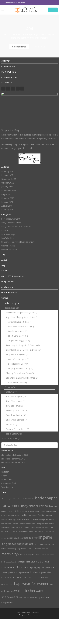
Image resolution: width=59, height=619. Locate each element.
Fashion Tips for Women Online (23, 524)
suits (51, 584)
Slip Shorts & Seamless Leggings (22, 378)
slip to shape (7, 455)
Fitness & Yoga (8, 234)
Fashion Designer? (14, 515)
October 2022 (7, 182)
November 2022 (8, 179)
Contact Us (40, 46)
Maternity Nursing (24, 555)
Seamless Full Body (18, 364)
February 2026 (7, 171)
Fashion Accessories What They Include (36, 511)
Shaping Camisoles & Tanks (20, 373)
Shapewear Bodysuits (17, 354)
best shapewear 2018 (10, 219)
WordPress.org (8, 487)
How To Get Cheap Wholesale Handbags (28, 527)
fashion (18, 511)
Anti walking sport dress (20, 322)
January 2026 (7, 175)
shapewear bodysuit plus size (33, 572)
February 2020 (7, 198)
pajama (24, 561)
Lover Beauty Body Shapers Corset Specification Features (27, 549)
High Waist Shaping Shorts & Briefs (23, 317)
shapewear (10, 572)
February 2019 (7, 209)
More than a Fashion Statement (42, 555)
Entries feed (6, 479)
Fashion (4, 230)
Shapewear (11, 391)
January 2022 (7, 186)
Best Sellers (12, 308)
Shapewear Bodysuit (16, 419)
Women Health (8, 245)
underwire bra (7, 591)
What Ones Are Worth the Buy (29, 598)
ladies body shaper (15, 538)
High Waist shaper (16, 401)
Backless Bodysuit (16, 396)
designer (11, 511)
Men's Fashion (7, 238)
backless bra (28, 498)
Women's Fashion (9, 249)
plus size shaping (26, 567)
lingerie (45, 537)
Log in (4, 475)
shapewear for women (30, 583)
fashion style (29, 519)
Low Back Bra (14, 405)
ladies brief (31, 537)
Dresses (10, 387)
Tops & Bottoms (14, 433)
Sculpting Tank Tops (17, 410)
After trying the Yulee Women (12, 499)
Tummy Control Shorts (17, 429)
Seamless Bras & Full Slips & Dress (23, 350)
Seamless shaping (16, 415)
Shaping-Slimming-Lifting (20, 368)
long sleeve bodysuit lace (17, 544)
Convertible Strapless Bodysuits (21, 312)
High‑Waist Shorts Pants (21, 326)
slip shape (5, 462)
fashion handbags (29, 515)
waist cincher (24, 590)
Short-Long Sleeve (18, 336)
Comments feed (8, 483)
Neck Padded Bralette (9, 562)
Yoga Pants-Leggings (19, 340)
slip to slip (5, 458)
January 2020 (7, 202)
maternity (9, 554)
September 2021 (8, 190)
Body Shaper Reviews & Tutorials (16, 226)
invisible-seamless (17, 331)
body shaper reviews (35, 506)
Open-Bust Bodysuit (18, 359)
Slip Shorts (12, 424)
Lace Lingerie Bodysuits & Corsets (23, 345)
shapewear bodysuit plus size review (23, 577)
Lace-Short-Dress (17, 382)
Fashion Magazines (11, 519)
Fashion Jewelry (45, 515)
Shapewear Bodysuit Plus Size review (17, 242)
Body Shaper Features (11, 222)
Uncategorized (12, 438)
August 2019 (6, 206)
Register (5, 471)
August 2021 (6, 194)
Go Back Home (19, 46)
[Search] (55, 445)
